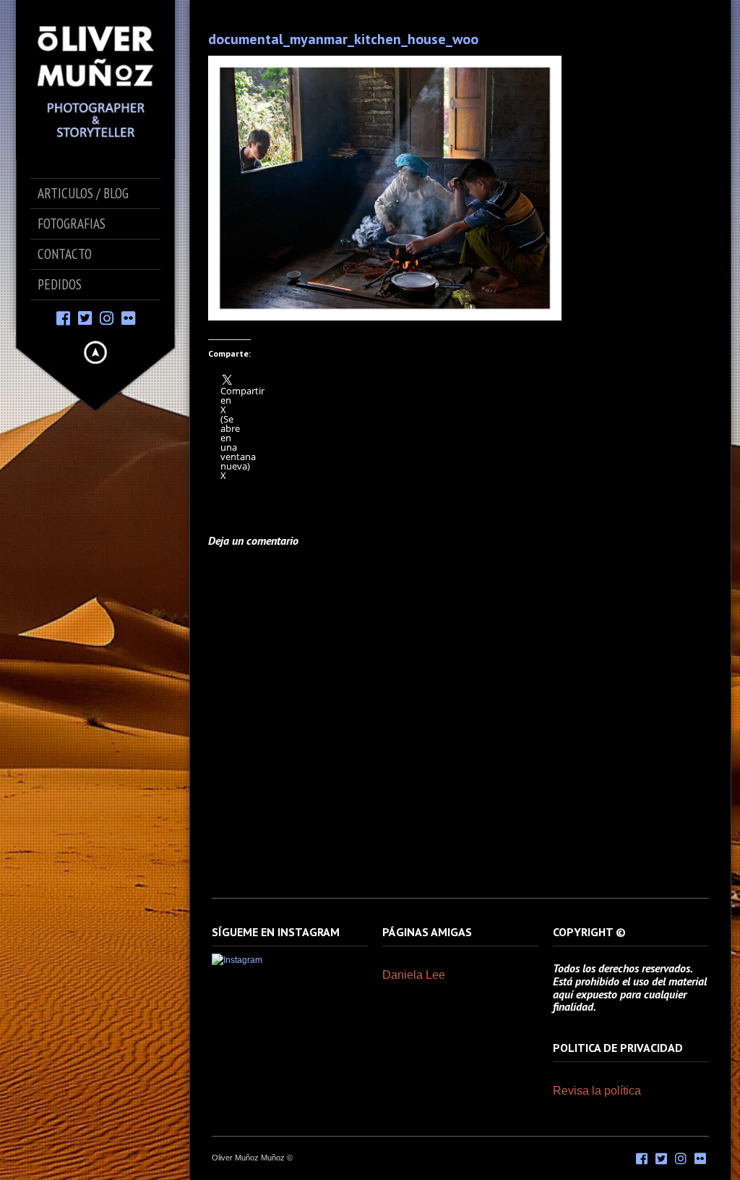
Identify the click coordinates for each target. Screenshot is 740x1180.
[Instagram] (106, 317)
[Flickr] (128, 317)
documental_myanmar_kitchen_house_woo (343, 39)
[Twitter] (85, 317)
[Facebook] (63, 317)
